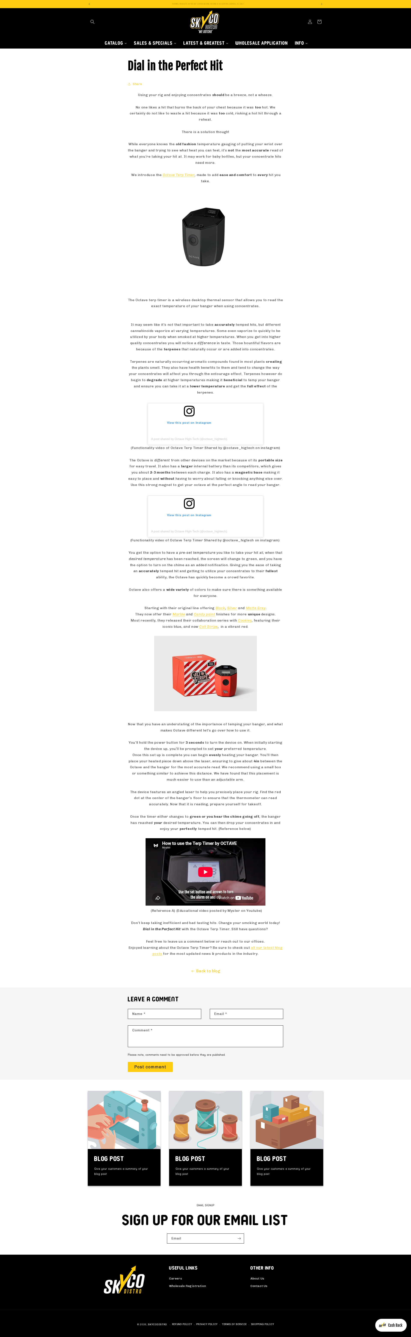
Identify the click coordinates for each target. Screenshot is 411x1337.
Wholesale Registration (187, 1286)
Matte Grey (256, 608)
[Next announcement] (321, 4)
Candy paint (204, 614)
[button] (92, 22)
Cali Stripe (208, 627)
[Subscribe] (239, 1238)
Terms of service (234, 1324)
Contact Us (259, 1286)
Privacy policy (207, 1324)
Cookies (245, 620)
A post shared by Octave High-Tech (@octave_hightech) (189, 439)
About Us (257, 1278)
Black (220, 608)
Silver (232, 608)
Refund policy (182, 1324)
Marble (179, 614)
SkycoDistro (157, 1324)
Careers (175, 1278)
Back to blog (208, 971)
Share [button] (137, 84)
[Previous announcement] (89, 4)
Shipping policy (262, 1324)
